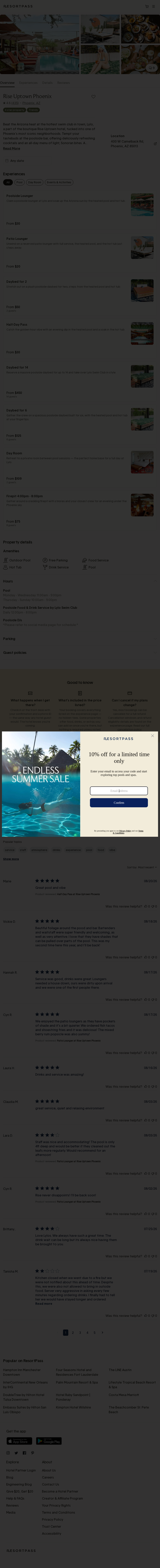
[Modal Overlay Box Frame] (80, 784)
